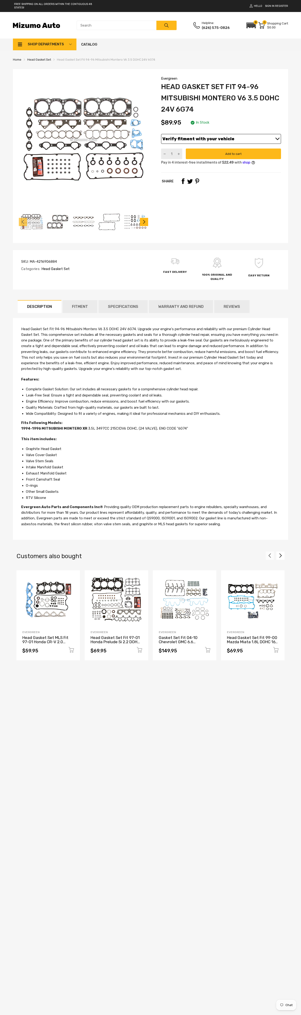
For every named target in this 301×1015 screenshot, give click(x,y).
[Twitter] (190, 181)
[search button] (166, 25)
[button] (251, 25)
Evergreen (169, 78)
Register (281, 6)
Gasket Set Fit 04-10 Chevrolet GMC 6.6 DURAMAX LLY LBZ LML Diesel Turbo (180, 644)
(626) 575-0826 (216, 28)
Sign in (269, 6)
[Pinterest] (197, 181)
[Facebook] (183, 181)
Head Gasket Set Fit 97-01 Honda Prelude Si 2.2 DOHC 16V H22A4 (115, 642)
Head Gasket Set (55, 269)
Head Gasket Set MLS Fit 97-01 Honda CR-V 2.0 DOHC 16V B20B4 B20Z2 (45, 642)
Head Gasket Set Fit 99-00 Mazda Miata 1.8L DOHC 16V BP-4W (252, 642)
